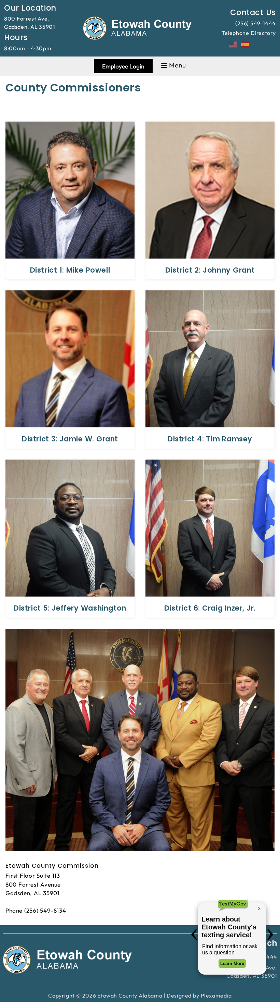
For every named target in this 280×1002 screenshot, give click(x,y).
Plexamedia (216, 995)
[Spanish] (245, 44)
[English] (233, 44)
